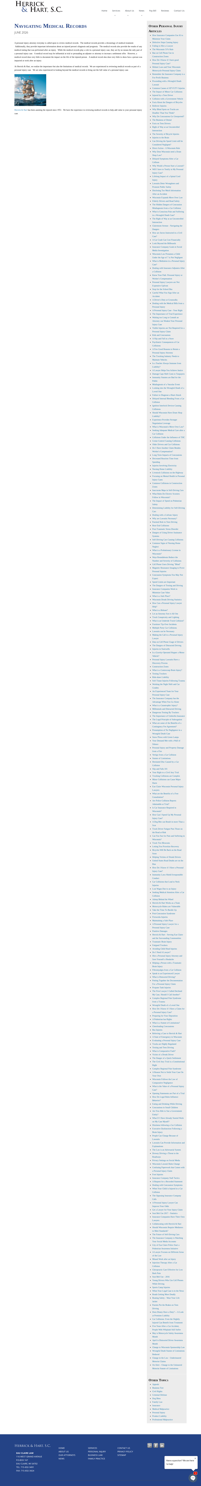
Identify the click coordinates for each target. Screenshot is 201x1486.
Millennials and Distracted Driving (166, 709)
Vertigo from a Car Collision (164, 755)
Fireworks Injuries (160, 917)
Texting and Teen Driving (163, 1047)
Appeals (155, 1384)
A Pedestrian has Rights (162, 1019)
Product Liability (159, 1416)
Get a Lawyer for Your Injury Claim (167, 1210)
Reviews (165, 10)
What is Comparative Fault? (164, 1051)
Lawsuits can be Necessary (163, 631)
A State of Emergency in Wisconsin (167, 1037)
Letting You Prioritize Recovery (165, 846)
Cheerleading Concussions (163, 1026)
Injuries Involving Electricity (164, 466)
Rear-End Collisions (160, 525)
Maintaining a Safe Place (162, 920)
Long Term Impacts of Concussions (167, 455)
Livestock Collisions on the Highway (167, 473)
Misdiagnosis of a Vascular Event (166, 384)
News (141, 10)
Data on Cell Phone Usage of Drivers (167, 642)
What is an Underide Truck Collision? (168, 621)
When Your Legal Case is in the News (168, 1291)
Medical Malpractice (160, 1409)
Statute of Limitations (161, 758)
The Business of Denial (162, 120)
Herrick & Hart (21, 110)
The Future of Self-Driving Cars (165, 1234)
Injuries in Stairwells (161, 649)
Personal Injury (158, 1412)
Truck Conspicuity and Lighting (165, 617)
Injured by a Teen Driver (162, 95)
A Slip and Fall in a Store (163, 339)
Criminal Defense (159, 1395)
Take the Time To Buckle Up (164, 910)
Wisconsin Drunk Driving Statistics (167, 600)
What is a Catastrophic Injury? (165, 705)
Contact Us (179, 10)
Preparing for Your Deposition (165, 1016)
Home (104, 10)
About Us (129, 10)
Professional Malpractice (162, 1420)
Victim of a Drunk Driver (163, 1055)
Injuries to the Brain (160, 138)
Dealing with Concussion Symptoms (167, 1185)
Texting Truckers (159, 674)
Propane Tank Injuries (161, 988)
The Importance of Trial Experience (167, 314)
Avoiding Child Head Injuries (164, 949)
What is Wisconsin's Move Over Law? (168, 427)
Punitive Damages (159, 931)
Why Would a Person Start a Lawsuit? (168, 166)
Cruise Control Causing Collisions (166, 441)
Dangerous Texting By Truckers (165, 712)
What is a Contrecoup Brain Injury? (167, 670)
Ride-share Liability (160, 677)
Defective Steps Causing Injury (165, 42)
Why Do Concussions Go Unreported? (168, 116)
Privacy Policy (125, 1451)
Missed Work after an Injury (164, 1259)
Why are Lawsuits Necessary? (164, 518)
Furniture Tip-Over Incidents (164, 624)
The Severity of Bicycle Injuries (165, 134)
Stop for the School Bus (162, 289)
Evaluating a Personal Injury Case (166, 1040)
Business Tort (157, 1388)
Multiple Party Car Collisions (164, 628)
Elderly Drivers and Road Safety (166, 201)
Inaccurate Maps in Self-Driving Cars (167, 490)
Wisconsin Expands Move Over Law (167, 197)
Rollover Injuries (159, 106)
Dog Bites (156, 1398)
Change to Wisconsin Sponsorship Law (168, 1347)
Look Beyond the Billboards (164, 243)
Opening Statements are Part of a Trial (168, 1093)
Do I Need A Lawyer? (161, 952)
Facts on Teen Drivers (161, 123)
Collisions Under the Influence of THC (168, 437)
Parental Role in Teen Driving (164, 522)
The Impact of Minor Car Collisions (167, 92)
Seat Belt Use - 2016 (161, 1277)
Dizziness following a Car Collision (167, 1125)
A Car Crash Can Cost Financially (166, 240)
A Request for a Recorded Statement (167, 1181)
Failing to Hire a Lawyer (162, 46)
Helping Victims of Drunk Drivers (166, 857)
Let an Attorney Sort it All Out (165, 614)
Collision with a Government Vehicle (167, 99)
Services (116, 10)
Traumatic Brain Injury (162, 942)
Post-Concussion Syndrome (163, 913)
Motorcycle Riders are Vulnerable (166, 906)
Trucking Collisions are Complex (166, 776)
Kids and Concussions (161, 335)
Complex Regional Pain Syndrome (166, 1069)
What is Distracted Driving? (164, 977)
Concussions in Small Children (165, 1107)
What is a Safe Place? (161, 596)
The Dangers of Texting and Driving (167, 585)
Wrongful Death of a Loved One (165, 1005)
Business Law (95, 1455)
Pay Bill (152, 10)
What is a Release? (160, 610)
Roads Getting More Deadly (164, 1294)
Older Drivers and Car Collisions (166, 444)
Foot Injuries (157, 1174)
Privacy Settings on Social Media (166, 1160)
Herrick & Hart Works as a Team (166, 903)
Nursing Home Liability (162, 469)
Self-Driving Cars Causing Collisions (167, 540)
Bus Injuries (157, 1030)
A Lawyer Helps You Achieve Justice (167, 370)
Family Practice (96, 1458)
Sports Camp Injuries (161, 1287)
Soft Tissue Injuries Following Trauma (168, 681)
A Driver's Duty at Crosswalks (164, 300)
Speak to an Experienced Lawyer (166, 973)
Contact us (123, 1448)
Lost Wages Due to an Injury (164, 889)
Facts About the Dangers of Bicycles (167, 102)
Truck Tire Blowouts (161, 843)
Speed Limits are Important (163, 582)
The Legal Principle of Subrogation (167, 719)
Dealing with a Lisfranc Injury (165, 515)
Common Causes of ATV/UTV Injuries (168, 88)
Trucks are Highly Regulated (164, 1044)
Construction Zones (160, 667)
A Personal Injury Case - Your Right (167, 310)
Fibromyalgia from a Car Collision (166, 970)
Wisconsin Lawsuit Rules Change (166, 1164)
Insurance (156, 1405)
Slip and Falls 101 (159, 769)
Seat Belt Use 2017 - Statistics (164, 1213)
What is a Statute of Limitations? (166, 1023)
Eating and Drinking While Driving (167, 1104)
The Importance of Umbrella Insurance (168, 716)
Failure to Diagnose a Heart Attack (166, 395)
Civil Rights (157, 1391)
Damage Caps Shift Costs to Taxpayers (168, 374)
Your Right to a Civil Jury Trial (165, 772)
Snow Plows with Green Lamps (165, 737)
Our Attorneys (67, 1455)
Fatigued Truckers (159, 945)
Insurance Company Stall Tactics (166, 1178)
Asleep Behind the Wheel (162, 899)
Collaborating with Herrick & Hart (166, 1224)
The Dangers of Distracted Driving (166, 645)
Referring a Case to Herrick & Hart (167, 1033)
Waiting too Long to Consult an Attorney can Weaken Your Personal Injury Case (167, 321)
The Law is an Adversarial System (166, 1150)
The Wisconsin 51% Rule (162, 49)
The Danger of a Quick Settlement (166, 1058)
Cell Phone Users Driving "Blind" (166, 564)
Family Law (157, 1402)
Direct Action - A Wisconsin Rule (166, 148)
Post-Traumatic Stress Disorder (165, 529)
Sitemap (121, 1455)
